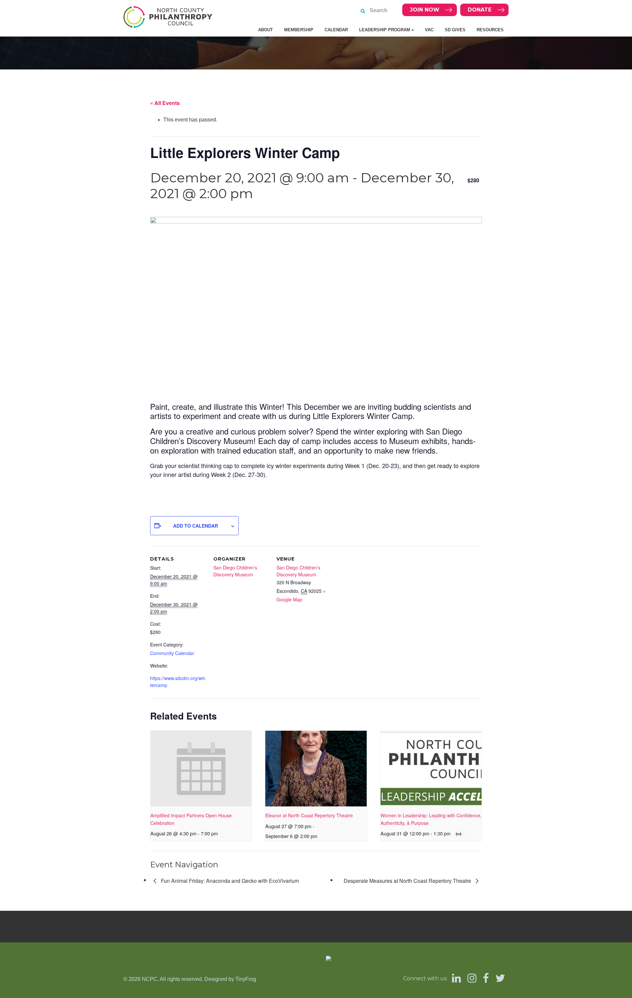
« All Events (165, 103)
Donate (479, 10)
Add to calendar (195, 525)
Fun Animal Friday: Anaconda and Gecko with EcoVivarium (229, 880)
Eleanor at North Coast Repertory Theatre (309, 815)
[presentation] (200, 768)
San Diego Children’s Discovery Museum (235, 571)
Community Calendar (172, 653)
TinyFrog (245, 979)
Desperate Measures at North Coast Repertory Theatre (408, 880)
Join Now (424, 10)
